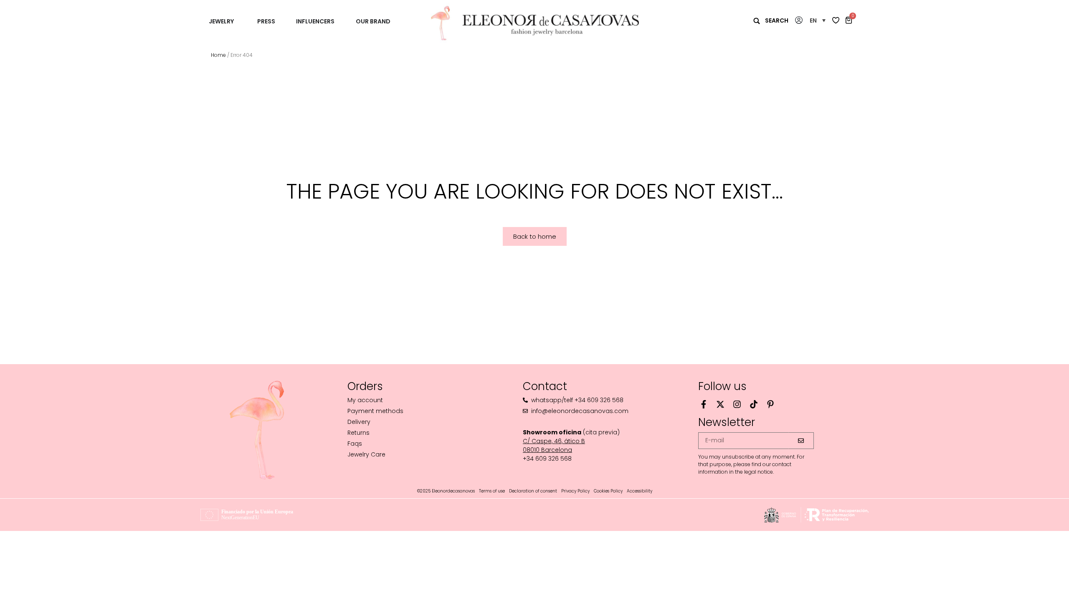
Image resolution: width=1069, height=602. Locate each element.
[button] (817, 20)
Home (218, 55)
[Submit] (801, 440)
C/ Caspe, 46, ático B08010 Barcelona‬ (554, 445)
